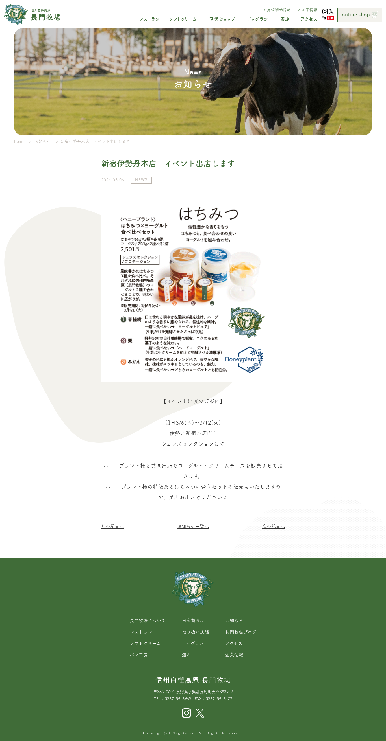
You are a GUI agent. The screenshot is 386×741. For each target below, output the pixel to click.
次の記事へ (273, 526)
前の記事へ (112, 526)
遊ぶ (186, 654)
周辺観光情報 (278, 10)
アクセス (234, 643)
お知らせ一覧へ (193, 526)
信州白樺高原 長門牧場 (193, 680)
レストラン (141, 632)
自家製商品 (193, 620)
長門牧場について (148, 620)
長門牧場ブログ (241, 632)
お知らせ (234, 620)
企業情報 (309, 10)
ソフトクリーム (145, 643)
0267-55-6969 (178, 699)
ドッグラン (193, 643)
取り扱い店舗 (195, 632)
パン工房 (139, 654)
